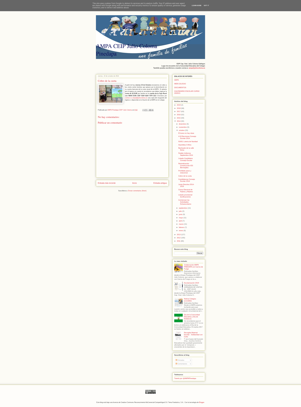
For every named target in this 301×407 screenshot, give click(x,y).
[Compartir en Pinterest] (152, 110)
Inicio (134, 183)
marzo (181, 224)
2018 (179, 108)
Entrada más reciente (107, 183)
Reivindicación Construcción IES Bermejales (185, 165)
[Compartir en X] (148, 110)
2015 (179, 118)
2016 (179, 115)
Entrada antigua (160, 183)
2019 (179, 105)
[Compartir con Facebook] (150, 110)
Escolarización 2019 (191, 283)
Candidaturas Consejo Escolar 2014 (186, 180)
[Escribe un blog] (146, 110)
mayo (181, 218)
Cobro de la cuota (185, 176)
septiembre (183, 208)
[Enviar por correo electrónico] (143, 110)
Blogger (201, 402)
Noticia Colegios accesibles (190, 300)
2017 (179, 111)
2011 (179, 241)
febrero (182, 227)
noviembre (183, 127)
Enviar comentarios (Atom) (137, 191)
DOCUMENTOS (180, 87)
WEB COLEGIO (180, 84)
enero (181, 230)
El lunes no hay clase (186, 133)
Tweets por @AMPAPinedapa (185, 378)
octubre (182, 130)
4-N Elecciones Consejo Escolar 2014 (187, 137)
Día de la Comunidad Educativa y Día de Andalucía (192, 317)
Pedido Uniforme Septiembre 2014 (185, 154)
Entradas (180, 360)
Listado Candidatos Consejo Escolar (185, 159)
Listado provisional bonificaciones (185, 196)
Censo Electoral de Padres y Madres (185, 191)
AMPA (176, 80)
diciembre (183, 124)
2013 (179, 234)
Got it (206, 5)
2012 (179, 238)
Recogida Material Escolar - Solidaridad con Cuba (193, 335)
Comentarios (182, 364)
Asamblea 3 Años (184, 145)
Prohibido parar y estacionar (184, 172)
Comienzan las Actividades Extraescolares (184, 202)
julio (180, 211)
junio (181, 214)
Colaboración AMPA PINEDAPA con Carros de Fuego (193, 267)
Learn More (196, 5)
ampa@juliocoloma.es (197, 68)
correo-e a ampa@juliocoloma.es (136, 98)
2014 (179, 121)
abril (180, 221)
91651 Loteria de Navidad (188, 141)
